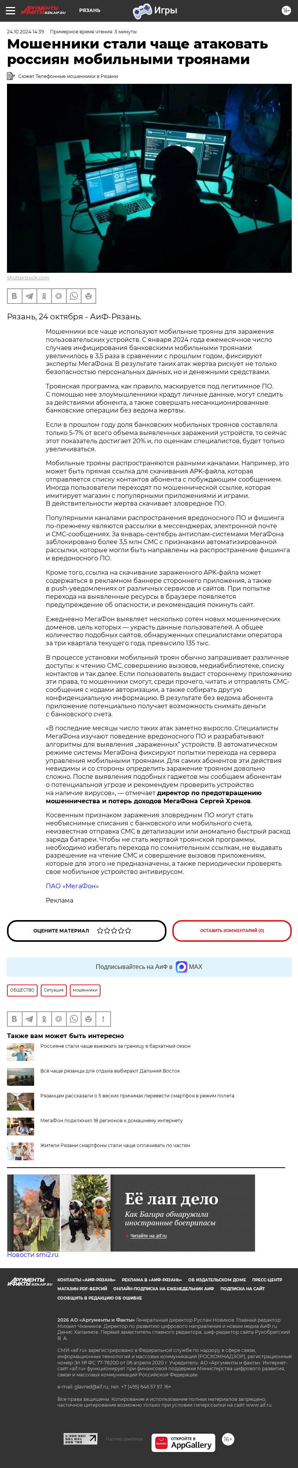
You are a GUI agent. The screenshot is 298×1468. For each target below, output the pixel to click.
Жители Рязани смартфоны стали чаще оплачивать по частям (115, 1145)
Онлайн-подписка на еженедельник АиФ (163, 1288)
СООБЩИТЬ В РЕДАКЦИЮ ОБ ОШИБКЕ (99, 1298)
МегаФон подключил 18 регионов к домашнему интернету (111, 1120)
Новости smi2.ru (33, 1254)
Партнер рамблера (124, 1439)
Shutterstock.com (28, 278)
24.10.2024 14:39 (25, 32)
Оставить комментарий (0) (232, 930)
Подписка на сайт (242, 1288)
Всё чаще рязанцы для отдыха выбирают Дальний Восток (110, 1071)
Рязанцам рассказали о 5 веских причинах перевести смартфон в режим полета (137, 1096)
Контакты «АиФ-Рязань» (86, 1280)
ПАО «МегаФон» (72, 886)
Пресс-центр (267, 1280)
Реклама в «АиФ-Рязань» (152, 1280)
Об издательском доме (217, 1280)
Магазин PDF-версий (82, 1288)
